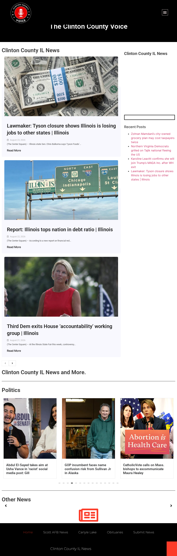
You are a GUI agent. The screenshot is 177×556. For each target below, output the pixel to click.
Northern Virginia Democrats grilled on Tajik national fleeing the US (151, 150)
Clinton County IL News (30, 50)
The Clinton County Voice (88, 26)
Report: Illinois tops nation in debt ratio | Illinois (60, 229)
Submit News (143, 532)
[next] (12, 363)
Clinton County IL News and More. (44, 372)
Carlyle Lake (87, 532)
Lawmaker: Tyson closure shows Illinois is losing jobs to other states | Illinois (152, 175)
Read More (14, 150)
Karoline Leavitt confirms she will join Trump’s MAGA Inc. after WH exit (152, 163)
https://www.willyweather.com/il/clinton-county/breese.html (150, 97)
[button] (165, 12)
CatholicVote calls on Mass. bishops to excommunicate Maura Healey (143, 469)
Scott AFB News (55, 532)
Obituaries (115, 532)
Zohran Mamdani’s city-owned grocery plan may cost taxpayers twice (152, 138)
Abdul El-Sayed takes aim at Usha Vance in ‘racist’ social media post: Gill (27, 469)
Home (28, 532)
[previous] (5, 363)
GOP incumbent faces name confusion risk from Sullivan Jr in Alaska (88, 469)
